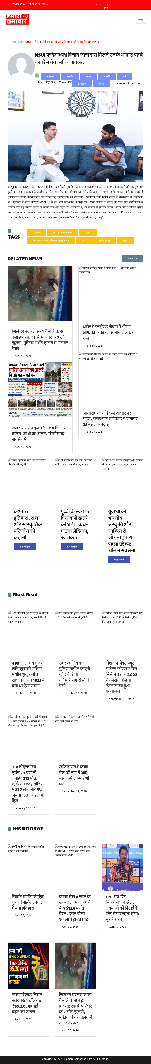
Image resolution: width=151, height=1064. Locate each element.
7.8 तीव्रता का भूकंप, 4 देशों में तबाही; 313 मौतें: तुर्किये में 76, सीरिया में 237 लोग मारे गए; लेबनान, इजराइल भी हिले (28, 784)
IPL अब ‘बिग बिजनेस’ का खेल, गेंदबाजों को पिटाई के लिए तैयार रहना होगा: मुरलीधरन (122, 908)
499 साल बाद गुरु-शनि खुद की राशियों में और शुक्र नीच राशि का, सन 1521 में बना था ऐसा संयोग (28, 675)
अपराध (88, 76)
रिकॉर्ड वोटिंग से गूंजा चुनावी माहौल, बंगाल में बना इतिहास (28, 903)
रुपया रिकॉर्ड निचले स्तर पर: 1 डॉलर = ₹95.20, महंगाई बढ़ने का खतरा (27, 1004)
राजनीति (107, 76)
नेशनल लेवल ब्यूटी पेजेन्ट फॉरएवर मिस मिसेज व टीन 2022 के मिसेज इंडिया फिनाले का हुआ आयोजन (122, 678)
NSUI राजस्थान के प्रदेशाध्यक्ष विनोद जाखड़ (51, 240)
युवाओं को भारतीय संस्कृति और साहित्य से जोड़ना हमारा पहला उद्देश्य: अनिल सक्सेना (121, 531)
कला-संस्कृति (25, 546)
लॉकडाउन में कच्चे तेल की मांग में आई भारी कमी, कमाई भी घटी (74, 776)
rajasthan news (62, 232)
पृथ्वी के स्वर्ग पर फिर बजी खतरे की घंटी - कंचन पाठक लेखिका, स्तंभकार (75, 525)
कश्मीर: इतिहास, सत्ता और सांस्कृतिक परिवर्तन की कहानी (28, 525)
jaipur (36, 232)
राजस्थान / (22, 41)
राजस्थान (50, 76)
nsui (84, 240)
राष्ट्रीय (70, 76)
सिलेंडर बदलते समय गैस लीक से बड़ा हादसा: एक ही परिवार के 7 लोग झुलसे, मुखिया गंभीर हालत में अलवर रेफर (40, 340)
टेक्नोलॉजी (82, 83)
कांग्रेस (126, 240)
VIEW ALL (132, 258)
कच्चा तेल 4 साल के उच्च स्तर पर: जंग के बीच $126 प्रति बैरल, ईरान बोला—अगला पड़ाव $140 (75, 908)
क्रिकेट (102, 83)
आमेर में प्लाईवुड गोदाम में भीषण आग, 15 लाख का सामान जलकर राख (108, 333)
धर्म (124, 76)
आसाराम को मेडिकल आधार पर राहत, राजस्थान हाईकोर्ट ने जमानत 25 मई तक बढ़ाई (110, 419)
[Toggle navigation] (140, 20)
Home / (14, 41)
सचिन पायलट (104, 240)
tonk (88, 232)
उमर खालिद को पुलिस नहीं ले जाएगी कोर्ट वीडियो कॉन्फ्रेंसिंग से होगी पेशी (74, 675)
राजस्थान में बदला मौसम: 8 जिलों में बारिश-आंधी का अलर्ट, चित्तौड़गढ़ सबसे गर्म (39, 434)
